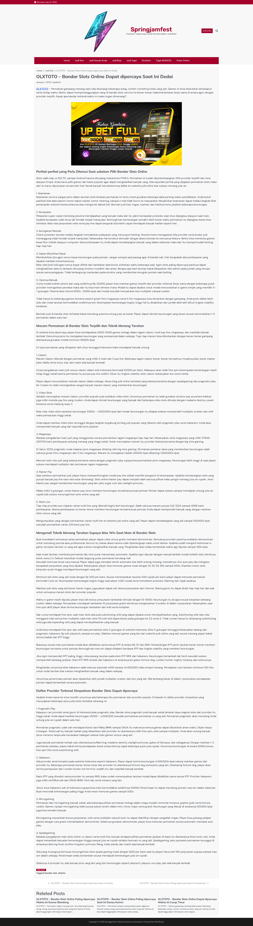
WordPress (159, 922)
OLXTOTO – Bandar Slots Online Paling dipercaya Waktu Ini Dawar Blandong (65, 901)
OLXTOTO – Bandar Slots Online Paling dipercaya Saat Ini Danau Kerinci (126, 901)
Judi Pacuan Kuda (98, 60)
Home (67, 60)
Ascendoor (137, 922)
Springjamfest (151, 29)
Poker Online (183, 60)
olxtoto (61, 873)
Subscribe (207, 31)
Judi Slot (79, 60)
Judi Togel (132, 60)
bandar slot (51, 873)
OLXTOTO (42, 89)
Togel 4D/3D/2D (163, 60)
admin (58, 82)
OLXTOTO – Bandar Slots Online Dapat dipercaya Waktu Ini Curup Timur (187, 901)
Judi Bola (116, 60)
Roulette (146, 60)
